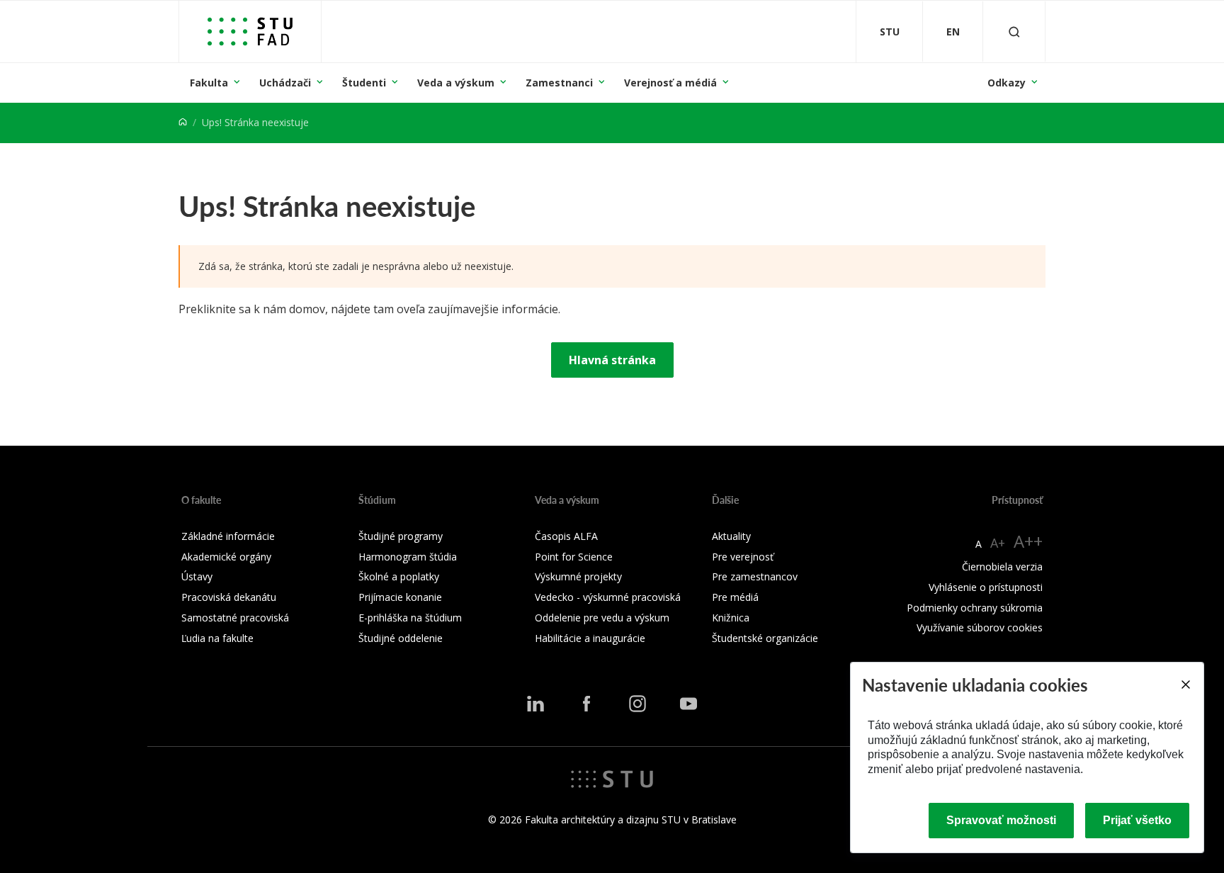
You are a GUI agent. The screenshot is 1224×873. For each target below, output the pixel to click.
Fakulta (209, 82)
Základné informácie (228, 536)
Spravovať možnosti (1001, 820)
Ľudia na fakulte (217, 638)
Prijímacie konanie (400, 597)
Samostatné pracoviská (235, 617)
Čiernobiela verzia (1002, 566)
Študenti (364, 82)
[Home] (182, 122)
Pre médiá (735, 597)
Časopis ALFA (566, 536)
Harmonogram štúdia (407, 556)
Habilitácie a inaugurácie (590, 638)
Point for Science (574, 556)
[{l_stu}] (612, 778)
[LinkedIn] (535, 704)
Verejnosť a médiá (670, 82)
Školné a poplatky (398, 576)
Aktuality (731, 536)
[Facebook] (586, 704)
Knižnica (730, 617)
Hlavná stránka (612, 360)
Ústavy (196, 576)
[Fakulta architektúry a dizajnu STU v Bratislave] (250, 31)
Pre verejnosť (743, 556)
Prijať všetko (1137, 820)
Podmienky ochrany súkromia (975, 607)
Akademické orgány (226, 556)
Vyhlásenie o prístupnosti (986, 587)
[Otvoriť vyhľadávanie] (1014, 31)
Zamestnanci (559, 82)
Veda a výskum (455, 82)
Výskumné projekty (578, 576)
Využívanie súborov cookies (980, 627)
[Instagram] (637, 704)
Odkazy (1006, 82)
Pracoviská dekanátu (228, 597)
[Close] (1185, 684)
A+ (997, 542)
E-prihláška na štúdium (410, 617)
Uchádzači (285, 82)
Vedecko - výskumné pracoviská (608, 597)
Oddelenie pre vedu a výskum (602, 617)
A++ (1028, 541)
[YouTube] (688, 704)
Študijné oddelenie (400, 638)
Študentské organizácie (765, 638)
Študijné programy (400, 536)
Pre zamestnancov (755, 576)
